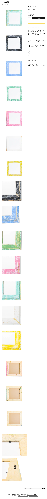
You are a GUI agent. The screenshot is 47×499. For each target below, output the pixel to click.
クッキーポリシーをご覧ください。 (32, 495)
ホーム (2, 4)
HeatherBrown (6, 2)
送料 (28, 9)
